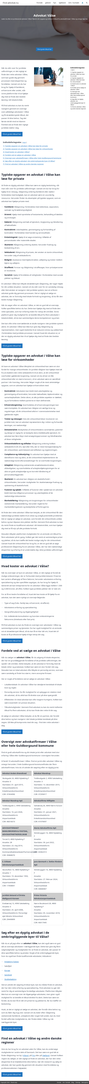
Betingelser (85, 1082)
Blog (72, 1082)
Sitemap (77, 1082)
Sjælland (62, 3)
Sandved (8, 975)
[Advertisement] (44, 33)
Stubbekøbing (10, 979)
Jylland (47, 3)
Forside (40, 3)
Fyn (54, 3)
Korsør (7, 970)
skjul (24, 142)
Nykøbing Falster (11, 961)
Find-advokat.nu (11, 2)
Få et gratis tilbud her (44, 49)
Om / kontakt (73, 3)
